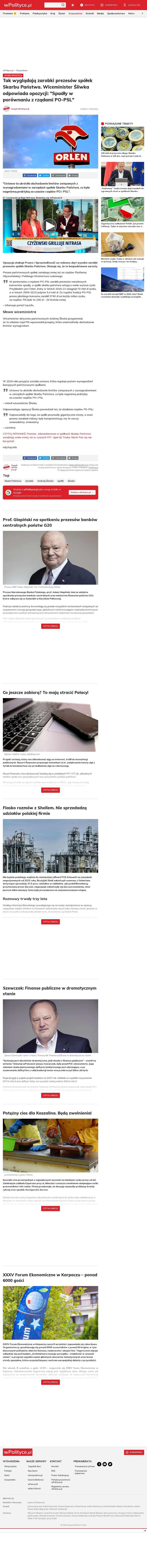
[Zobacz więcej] (122, 139)
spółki (60, 480)
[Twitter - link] (110, 1464)
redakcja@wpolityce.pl (78, 465)
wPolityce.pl (8, 70)
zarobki (29, 480)
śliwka (71, 480)
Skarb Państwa (13, 480)
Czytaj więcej (50, 626)
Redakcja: (8, 1498)
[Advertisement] (73, 38)
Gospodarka (21, 70)
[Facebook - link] (99, 1464)
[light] (72, 5)
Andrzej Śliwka (45, 480)
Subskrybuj (93, 467)
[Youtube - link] (104, 1464)
